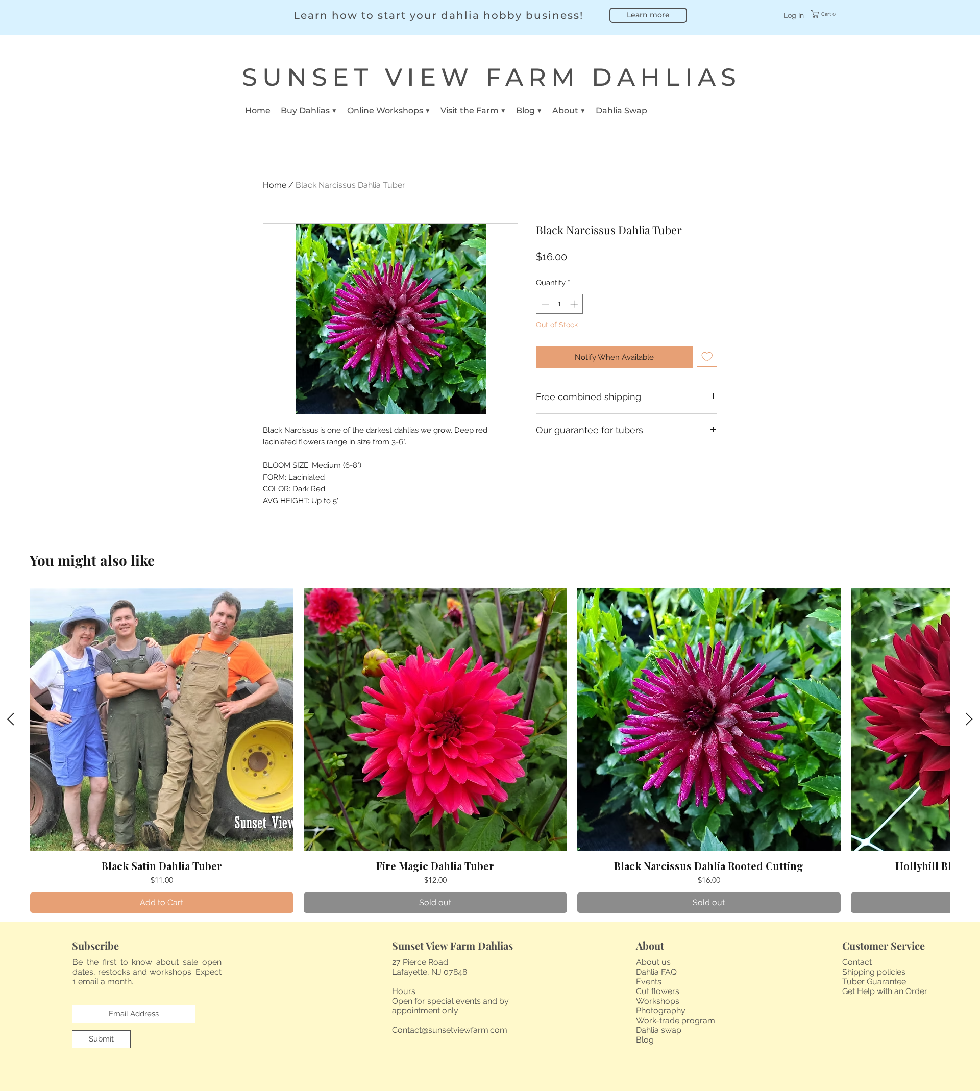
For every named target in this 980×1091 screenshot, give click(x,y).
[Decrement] (544, 303)
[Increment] (575, 303)
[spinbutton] (559, 303)
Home (274, 185)
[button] (830, 14)
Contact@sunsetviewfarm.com (449, 1030)
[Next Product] (969, 719)
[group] (490, 750)
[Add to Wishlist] (707, 356)
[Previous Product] (10, 719)
